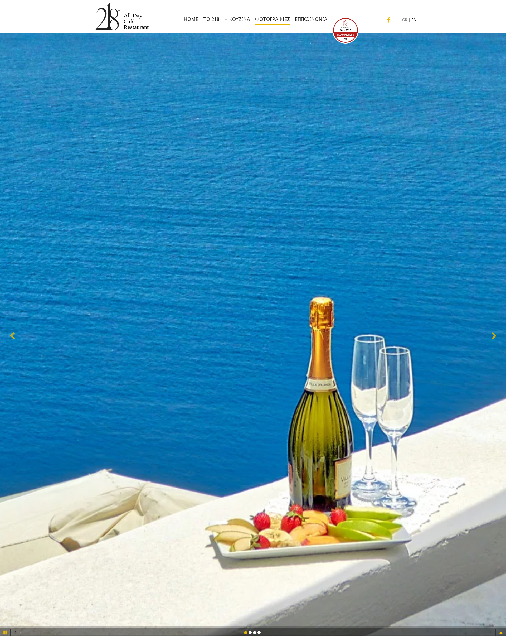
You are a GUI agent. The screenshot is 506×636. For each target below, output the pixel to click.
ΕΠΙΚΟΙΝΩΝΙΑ (311, 19)
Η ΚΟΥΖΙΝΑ (237, 19)
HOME (191, 19)
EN (413, 19)
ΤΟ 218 (211, 19)
